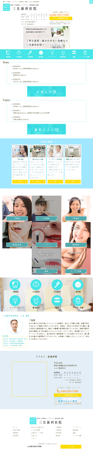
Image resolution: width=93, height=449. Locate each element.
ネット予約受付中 (59, 18)
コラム (33, 438)
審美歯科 (75, 430)
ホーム (15, 427)
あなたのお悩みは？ (37, 427)
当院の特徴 (16, 430)
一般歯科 (58, 427)
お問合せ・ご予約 (37, 433)
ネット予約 (71, 446)
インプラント (77, 427)
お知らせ (45, 91)
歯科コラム (45, 129)
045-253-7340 (60, 14)
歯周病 (58, 435)
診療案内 (16, 433)
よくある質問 (35, 430)
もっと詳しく (19, 181)
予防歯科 (58, 433)
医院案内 (16, 435)
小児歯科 (58, 430)
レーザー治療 (77, 435)
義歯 (74, 433)
